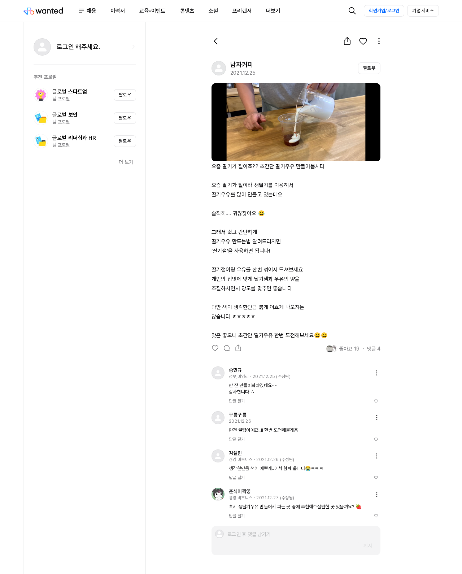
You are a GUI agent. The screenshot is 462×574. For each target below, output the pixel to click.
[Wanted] (50, 11)
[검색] (352, 10)
